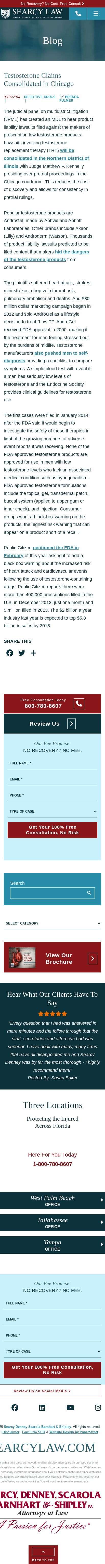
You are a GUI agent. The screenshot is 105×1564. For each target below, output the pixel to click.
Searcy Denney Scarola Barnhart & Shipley (37, 1427)
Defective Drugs (40, 97)
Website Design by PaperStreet (73, 1432)
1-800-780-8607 (52, 1164)
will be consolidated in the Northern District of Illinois (46, 158)
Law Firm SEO (33, 1432)
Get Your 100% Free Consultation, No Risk (52, 830)
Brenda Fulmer (69, 98)
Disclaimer (11, 1432)
